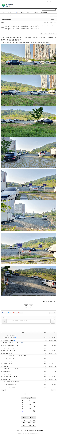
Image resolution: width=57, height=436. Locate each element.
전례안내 (29, 12)
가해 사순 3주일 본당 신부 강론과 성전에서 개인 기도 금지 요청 (15, 381)
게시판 (15, 12)
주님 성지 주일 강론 (7, 374)
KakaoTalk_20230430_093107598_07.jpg (13, 30)
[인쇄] (56, 34)
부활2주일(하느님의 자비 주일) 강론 (10, 368)
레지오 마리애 (44, 12)
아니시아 (45, 340)
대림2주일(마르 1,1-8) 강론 (8, 348)
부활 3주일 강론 (6, 366)
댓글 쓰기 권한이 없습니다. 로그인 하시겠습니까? (17, 320)
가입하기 (50, 1)
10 (20, 342)
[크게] (45, 34)
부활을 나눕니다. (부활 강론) (9, 371)
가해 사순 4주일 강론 (7, 379)
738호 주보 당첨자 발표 (8, 340)
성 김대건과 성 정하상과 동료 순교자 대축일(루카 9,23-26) (14, 355)
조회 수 (55, 332)
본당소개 (10, 12)
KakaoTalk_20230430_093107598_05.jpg (13, 28)
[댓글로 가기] (54, 34)
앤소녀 (2, 22)
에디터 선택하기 (51, 317)
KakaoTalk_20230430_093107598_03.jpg (13, 26)
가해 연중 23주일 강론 (7, 361)
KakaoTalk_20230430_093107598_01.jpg (29, 25)
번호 (1, 332)
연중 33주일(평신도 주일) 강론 (9, 350)
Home (3, 12)
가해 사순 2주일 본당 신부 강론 (9, 384)
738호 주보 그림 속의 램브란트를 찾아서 (11, 342)
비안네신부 (45, 348)
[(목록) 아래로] (52, 34)
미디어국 (45, 335)
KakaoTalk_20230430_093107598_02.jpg (46, 25)
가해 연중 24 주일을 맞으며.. (9, 358)
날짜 (50, 332)
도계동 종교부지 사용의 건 (6, 19)
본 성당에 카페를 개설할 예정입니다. (10, 345)
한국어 (55, 1)
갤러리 (22, 12)
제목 (23, 332)
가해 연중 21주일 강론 (7, 363)
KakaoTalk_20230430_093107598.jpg (12, 25)
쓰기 (54, 390)
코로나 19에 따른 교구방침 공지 (9, 387)
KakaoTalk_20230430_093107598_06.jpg (30, 28)
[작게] (48, 34)
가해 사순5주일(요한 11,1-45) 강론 (10, 376)
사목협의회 (35, 12)
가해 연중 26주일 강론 (7, 353)
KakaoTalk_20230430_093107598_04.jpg (30, 26)
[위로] (50, 34)
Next (35, 393)
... (29, 393)
